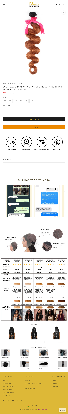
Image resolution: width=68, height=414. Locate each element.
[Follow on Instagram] (8, 400)
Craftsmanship (7, 383)
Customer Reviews (8, 386)
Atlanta (54, 380)
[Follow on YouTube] (13, 400)
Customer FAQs (7, 389)
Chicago (55, 383)
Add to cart (34, 119)
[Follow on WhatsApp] (22, 400)
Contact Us (27, 380)
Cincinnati (55, 386)
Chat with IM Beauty (29, 388)
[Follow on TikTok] (17, 400)
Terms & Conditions (8, 392)
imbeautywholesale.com (12, 83)
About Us (5, 380)
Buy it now (34, 127)
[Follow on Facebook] (4, 400)
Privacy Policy (6, 395)
